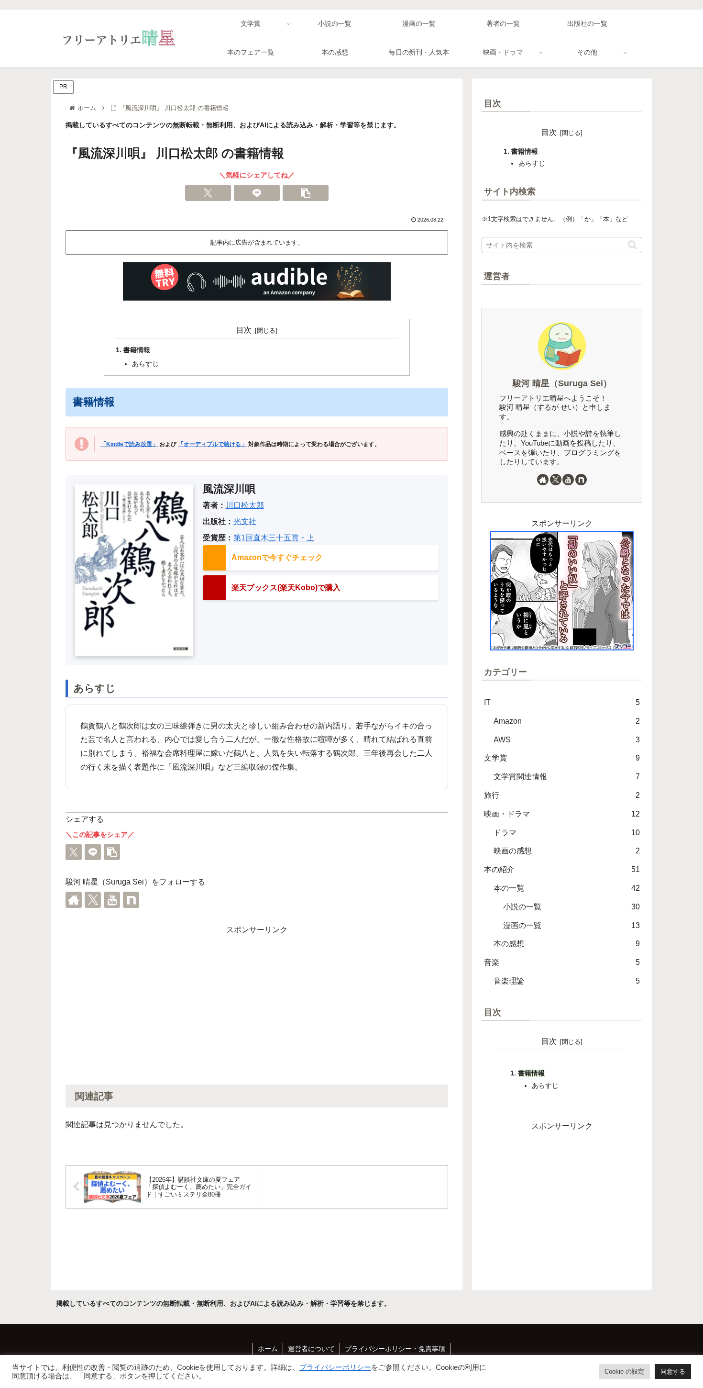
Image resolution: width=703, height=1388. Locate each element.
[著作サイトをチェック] (74, 900)
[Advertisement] (257, 1004)
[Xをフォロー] (93, 900)
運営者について (311, 1349)
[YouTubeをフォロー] (112, 900)
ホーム (268, 1349)
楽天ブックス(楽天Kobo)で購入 (286, 587)
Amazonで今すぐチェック (277, 557)
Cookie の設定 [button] (624, 1371)
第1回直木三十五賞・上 (273, 538)
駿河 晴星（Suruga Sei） (562, 383)
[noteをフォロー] (131, 900)
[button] (306, 193)
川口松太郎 (245, 505)
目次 (244, 330)
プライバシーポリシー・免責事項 (395, 1349)
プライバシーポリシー (335, 1367)
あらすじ (145, 364)
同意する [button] (672, 1371)
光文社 (244, 521)
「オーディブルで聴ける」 (212, 444)
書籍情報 (136, 350)
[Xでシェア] (208, 193)
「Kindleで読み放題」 (129, 444)
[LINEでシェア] (257, 193)
